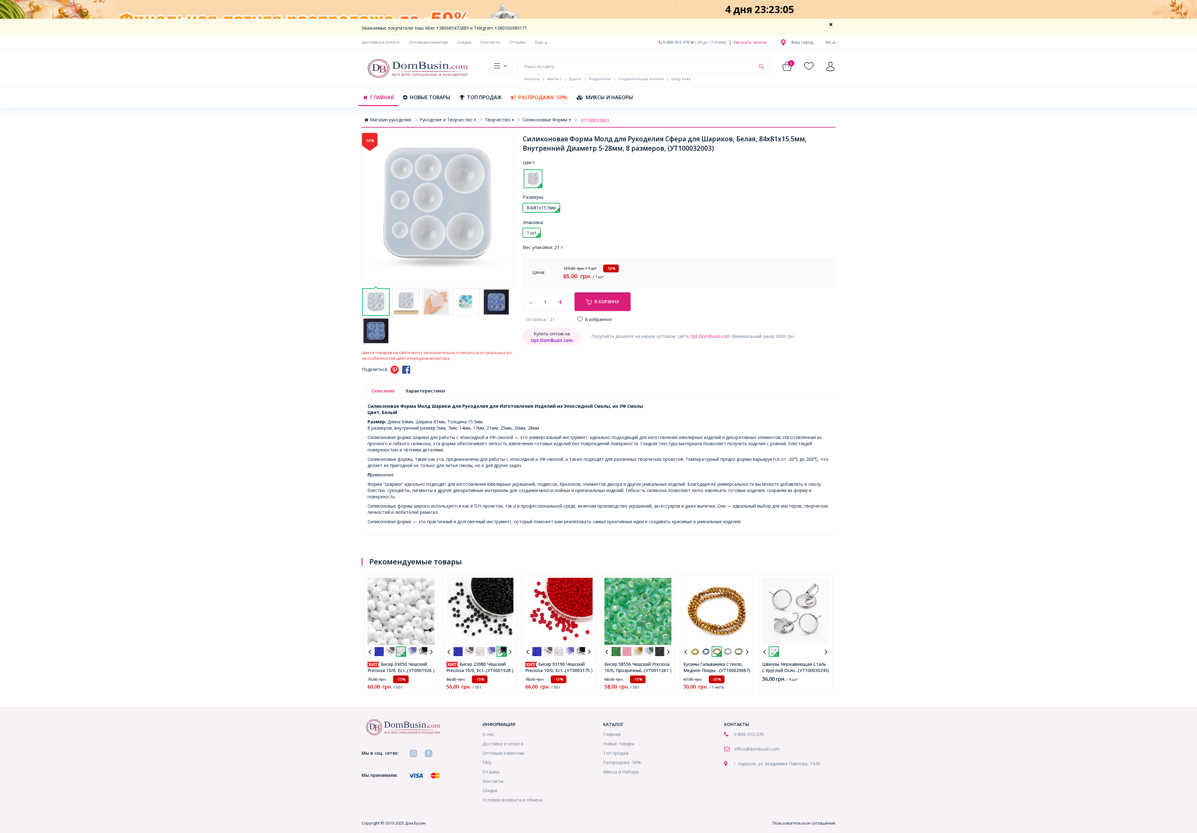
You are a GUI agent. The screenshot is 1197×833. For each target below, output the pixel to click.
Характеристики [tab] (425, 390)
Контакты (490, 42)
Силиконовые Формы (544, 120)
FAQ (487, 762)
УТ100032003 (595, 120)
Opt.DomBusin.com (710, 336)
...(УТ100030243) (812, 670)
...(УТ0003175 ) (577, 670)
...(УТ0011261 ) (656, 670)
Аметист (554, 78)
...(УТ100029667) (733, 670)
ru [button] (829, 42)
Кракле (575, 78)
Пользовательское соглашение (803, 823)
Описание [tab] (383, 390)
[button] (802, 42)
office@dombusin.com (757, 749)
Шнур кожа (681, 78)
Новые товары (430, 97)
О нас (488, 734)
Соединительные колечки (641, 78)
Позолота (532, 78)
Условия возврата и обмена (513, 800)
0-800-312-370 (675, 42)
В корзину (606, 301)
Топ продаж (484, 97)
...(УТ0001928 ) (498, 670)
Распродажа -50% (542, 97)
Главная (382, 97)
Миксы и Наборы (609, 97)
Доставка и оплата (380, 42)
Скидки (464, 42)
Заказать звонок (749, 42)
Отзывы (518, 42)
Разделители (600, 78)
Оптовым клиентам (428, 42)
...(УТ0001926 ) (419, 670)
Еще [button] (539, 42)
